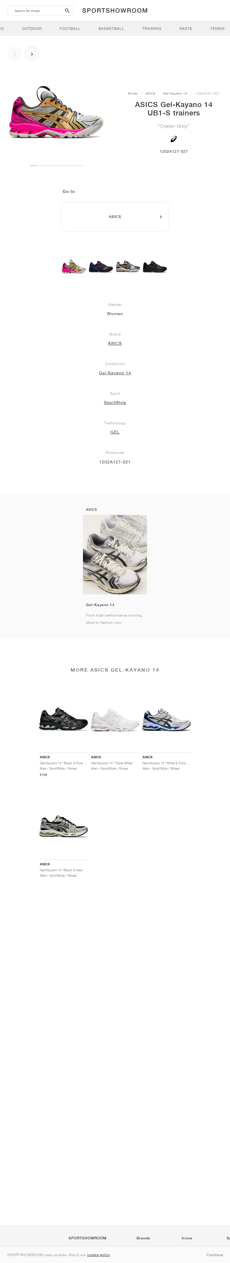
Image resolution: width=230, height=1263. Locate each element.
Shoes (133, 93)
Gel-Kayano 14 (175, 93)
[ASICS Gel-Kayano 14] (101, 267)
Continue (215, 1255)
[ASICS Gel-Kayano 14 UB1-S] (74, 267)
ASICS (150, 93)
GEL (115, 432)
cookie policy (98, 1255)
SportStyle (115, 402)
